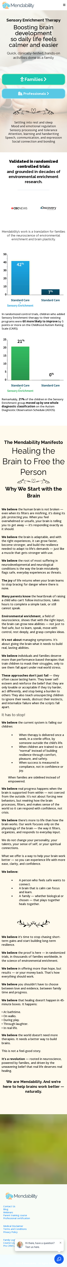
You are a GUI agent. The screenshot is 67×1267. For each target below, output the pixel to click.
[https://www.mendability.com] (18, 5)
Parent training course (15, 1215)
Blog (5, 1209)
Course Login (10, 1242)
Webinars (8, 1212)
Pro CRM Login (11, 1245)
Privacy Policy (10, 1232)
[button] (63, 5)
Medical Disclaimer (13, 1226)
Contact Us (9, 1206)
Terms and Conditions (15, 1229)
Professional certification (16, 1218)
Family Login (10, 1239)
